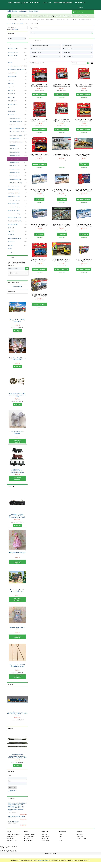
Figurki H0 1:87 (11, 90)
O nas (60, 834)
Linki (60, 840)
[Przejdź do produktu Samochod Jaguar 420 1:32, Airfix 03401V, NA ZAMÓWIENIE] (83, 144)
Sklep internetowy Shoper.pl (50, 853)
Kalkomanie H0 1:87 (12, 104)
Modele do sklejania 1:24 (15, 155)
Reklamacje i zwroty (11, 840)
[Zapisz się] (26, 268)
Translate (16, 29)
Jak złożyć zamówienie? (30, 834)
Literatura (10, 107)
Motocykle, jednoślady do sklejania (17, 131)
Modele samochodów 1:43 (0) (14, 213)
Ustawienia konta (46, 840)
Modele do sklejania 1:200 (15, 118)
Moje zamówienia (46, 836)
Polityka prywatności (29, 840)
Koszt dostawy (10, 838)
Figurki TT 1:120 (11, 93)
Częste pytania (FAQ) (29, 836)
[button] (39, 97)
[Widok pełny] (92, 63)
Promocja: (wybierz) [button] (67, 56)
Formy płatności (10, 836)
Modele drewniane (13, 145)
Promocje (10, 252)
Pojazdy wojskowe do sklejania (16, 135)
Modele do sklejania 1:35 (15, 162)
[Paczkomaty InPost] (17, 286)
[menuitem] (13, 16)
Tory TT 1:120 (11, 231)
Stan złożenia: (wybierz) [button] (36, 48)
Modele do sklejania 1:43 (15, 165)
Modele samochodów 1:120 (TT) (15, 220)
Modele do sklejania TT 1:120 (16, 182)
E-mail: (9, 775)
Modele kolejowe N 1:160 (13, 203)
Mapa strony (79, 834)
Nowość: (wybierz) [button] (35, 56)
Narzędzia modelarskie (12, 224)
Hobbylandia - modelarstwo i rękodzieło (22, 11)
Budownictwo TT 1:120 (13, 52)
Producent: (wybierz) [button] (68, 45)
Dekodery (10, 62)
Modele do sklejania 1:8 (15, 148)
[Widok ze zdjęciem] (88, 63)
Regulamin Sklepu (28, 838)
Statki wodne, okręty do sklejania (16, 141)
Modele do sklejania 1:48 (15, 169)
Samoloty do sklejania (14, 138)
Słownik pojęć (80, 836)
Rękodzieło (10, 245)
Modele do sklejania (12, 114)
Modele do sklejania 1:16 (15, 152)
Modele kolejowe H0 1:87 (13, 189)
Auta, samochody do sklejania (16, 121)
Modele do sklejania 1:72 (15, 175)
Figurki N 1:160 (11, 97)
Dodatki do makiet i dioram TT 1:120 (15, 69)
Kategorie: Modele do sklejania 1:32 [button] (39, 45)
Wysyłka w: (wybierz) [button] (36, 52)
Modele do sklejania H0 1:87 (15, 179)
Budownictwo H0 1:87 (12, 48)
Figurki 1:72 (10, 86)
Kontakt (61, 836)
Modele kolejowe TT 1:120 (13, 200)
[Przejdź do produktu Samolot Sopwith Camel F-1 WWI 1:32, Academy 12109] (61, 214)
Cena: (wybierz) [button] (66, 52)
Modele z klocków (12, 111)
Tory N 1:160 (11, 234)
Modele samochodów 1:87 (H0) (14, 217)
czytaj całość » (23, 814)
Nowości (10, 248)
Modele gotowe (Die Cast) (13, 186)
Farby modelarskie (12, 73)
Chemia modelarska (12, 59)
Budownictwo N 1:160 (12, 55)
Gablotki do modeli (12, 100)
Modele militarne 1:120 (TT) (14, 210)
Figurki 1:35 (10, 79)
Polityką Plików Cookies (43, 860)
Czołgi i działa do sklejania (15, 124)
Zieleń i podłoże (11, 241)
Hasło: (9, 781)
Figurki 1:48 (10, 83)
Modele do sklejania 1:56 (15, 172)
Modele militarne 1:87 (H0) (13, 207)
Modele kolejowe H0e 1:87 (13, 193)
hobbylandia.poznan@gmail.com (64, 2)
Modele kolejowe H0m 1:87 (14, 196)
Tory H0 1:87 (11, 227)
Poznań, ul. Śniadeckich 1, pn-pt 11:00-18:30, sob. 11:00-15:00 (23, 2)
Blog (60, 838)
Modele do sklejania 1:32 (15, 158)
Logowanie (44, 834)
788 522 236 (47, 2)
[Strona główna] (9, 16)
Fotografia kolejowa (81, 838)
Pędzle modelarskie (12, 76)
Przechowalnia (45, 838)
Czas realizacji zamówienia (13, 834)
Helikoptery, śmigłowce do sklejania (17, 128)
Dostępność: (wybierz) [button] (68, 48)
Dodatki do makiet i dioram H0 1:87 (15, 66)
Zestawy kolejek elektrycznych (14, 238)
